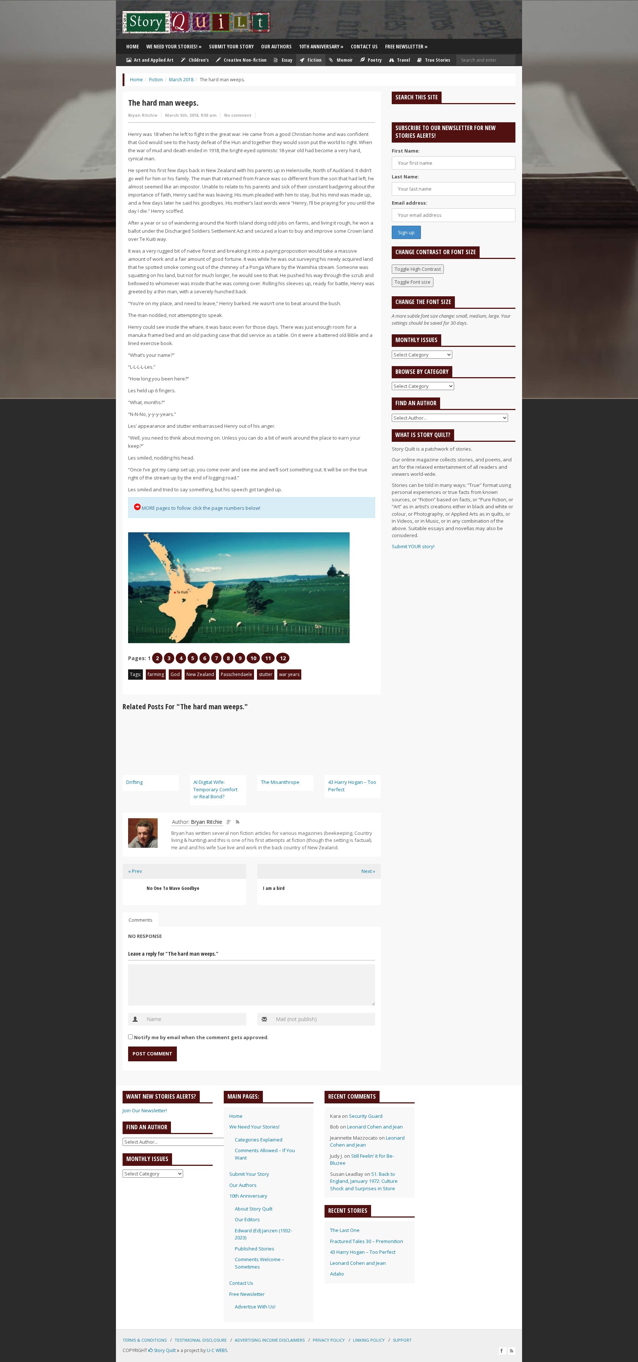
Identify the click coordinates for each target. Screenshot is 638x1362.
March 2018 (181, 79)
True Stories (437, 60)
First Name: (406, 150)
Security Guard (366, 1116)
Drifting (134, 782)
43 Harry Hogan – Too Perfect (362, 1252)
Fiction (314, 60)
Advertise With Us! (255, 1306)
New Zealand (200, 674)
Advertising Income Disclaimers (270, 1340)
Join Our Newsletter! (145, 1110)
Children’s (198, 60)
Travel (403, 60)
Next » (368, 871)
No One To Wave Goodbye (173, 888)
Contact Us (364, 46)
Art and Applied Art (153, 60)
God (175, 674)
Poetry (374, 60)
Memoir (344, 60)
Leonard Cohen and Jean (375, 1126)
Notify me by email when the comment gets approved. (201, 1037)
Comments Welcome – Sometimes (259, 1263)
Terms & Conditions (145, 1340)
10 (253, 658)
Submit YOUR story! (413, 546)
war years (289, 674)
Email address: (409, 202)
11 (268, 658)
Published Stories (254, 1248)
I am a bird (274, 888)
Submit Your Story (231, 46)
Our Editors (247, 1219)
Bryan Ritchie (142, 115)
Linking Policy (369, 1340)
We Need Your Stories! (174, 46)
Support (402, 1340)
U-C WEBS (217, 1350)
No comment (237, 115)
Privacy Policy (329, 1340)
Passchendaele (236, 674)
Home (132, 46)
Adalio (337, 1273)
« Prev (135, 871)
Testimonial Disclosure (201, 1340)
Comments (140, 919)
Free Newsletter (406, 46)
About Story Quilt (253, 1208)
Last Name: (405, 176)
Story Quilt (164, 1350)
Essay (286, 60)
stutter (265, 674)
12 (283, 658)
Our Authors (276, 46)
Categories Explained (258, 1139)
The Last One (345, 1230)
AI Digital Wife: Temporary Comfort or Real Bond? (215, 789)
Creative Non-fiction (245, 60)
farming (156, 674)
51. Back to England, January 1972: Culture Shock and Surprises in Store (364, 1181)
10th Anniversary (321, 46)
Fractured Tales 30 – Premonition (366, 1241)
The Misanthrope (280, 782)
